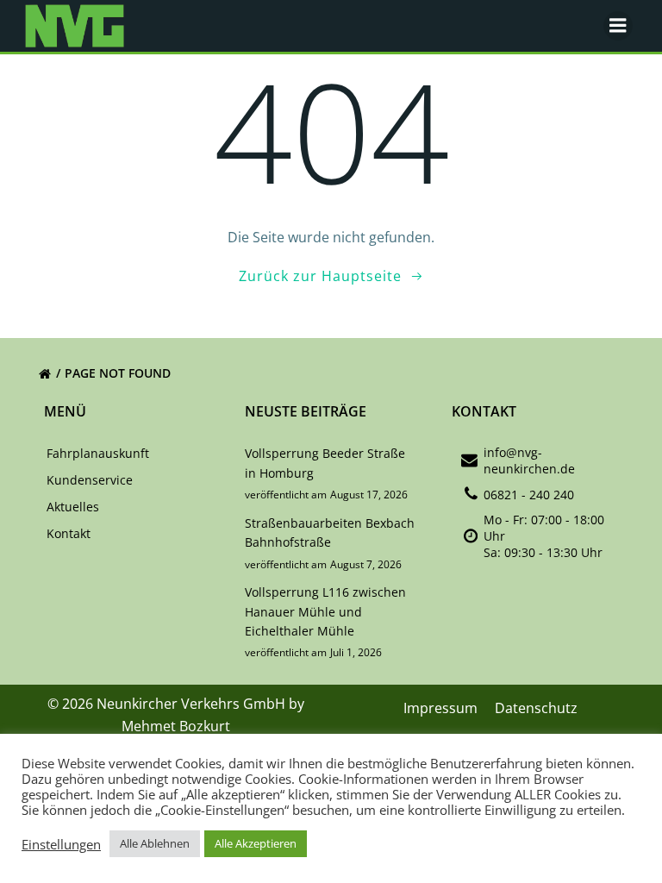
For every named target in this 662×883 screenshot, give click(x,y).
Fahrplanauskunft (98, 453)
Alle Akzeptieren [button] (256, 843)
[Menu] (618, 26)
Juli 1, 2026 (356, 652)
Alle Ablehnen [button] (155, 843)
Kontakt (69, 533)
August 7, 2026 (366, 564)
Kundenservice (90, 480)
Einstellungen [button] (61, 844)
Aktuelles (73, 506)
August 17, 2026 (369, 494)
